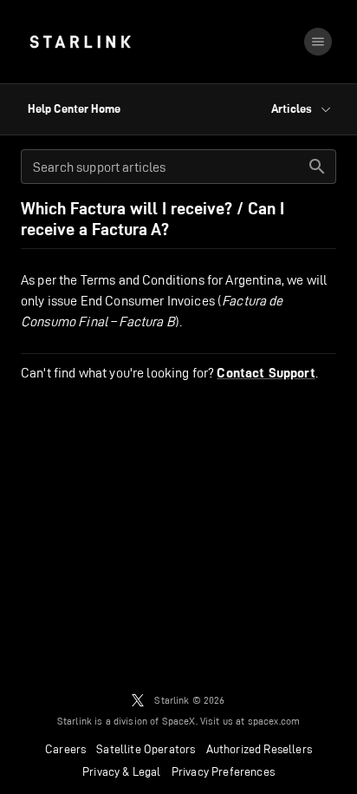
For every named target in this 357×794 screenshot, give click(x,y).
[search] (317, 166)
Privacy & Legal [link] (121, 771)
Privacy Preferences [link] (223, 771)
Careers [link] (65, 749)
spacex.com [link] (274, 720)
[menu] (318, 42)
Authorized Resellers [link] (259, 749)
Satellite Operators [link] (145, 749)
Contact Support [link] (266, 373)
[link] (80, 41)
